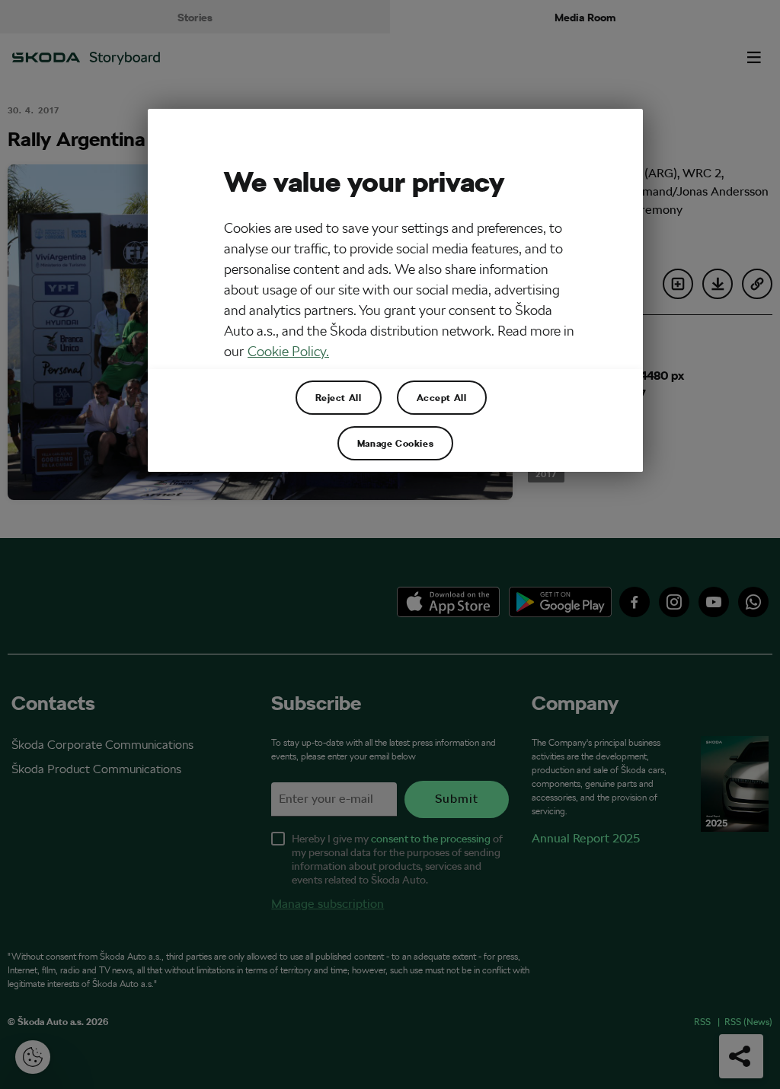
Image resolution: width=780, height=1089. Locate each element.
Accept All (442, 397)
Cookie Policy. (288, 351)
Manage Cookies (395, 443)
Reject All (338, 397)
